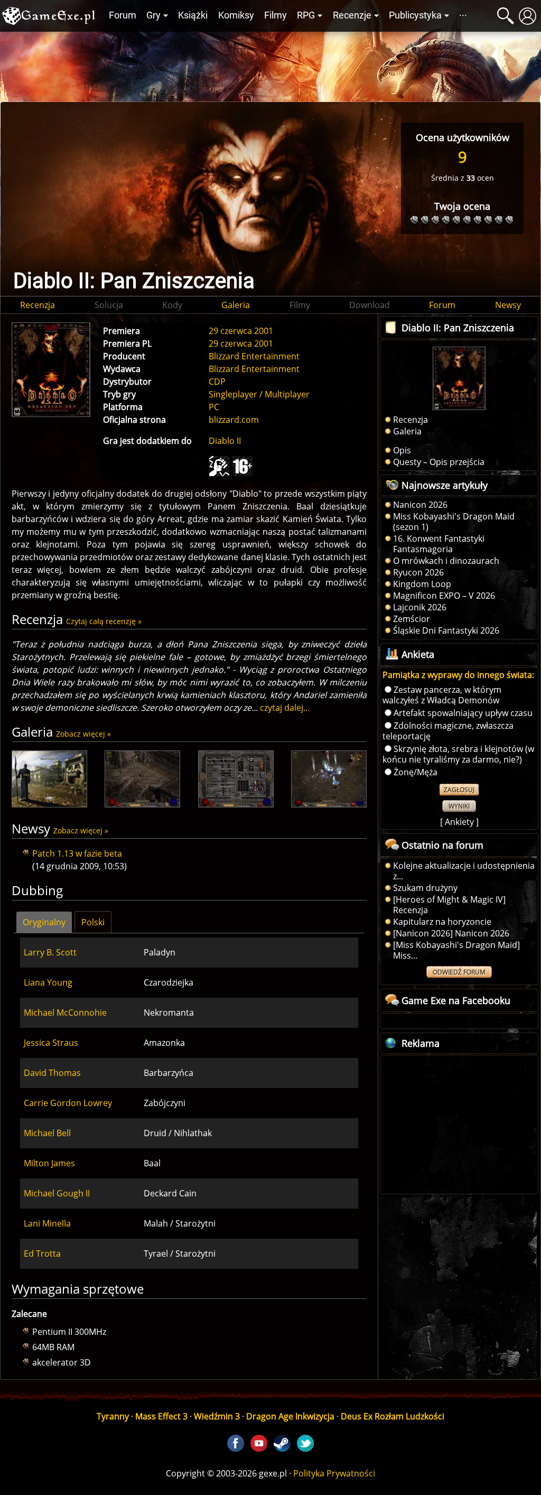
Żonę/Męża (415, 772)
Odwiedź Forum (459, 972)
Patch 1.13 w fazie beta (77, 853)
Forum (122, 15)
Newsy (508, 305)
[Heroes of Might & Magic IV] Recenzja (449, 905)
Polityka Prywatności (334, 1473)
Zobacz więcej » (83, 734)
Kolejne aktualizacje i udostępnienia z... (464, 871)
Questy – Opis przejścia (438, 462)
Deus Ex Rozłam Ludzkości (392, 1416)
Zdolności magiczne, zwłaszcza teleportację (448, 730)
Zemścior (411, 619)
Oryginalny (44, 922)
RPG (306, 15)
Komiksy (236, 15)
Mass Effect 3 (161, 1416)
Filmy (275, 15)
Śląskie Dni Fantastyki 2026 (446, 630)
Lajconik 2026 (419, 607)
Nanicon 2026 (420, 504)
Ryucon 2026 (418, 572)
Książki (193, 15)
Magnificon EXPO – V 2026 (444, 595)
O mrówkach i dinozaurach (446, 561)
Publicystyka (415, 15)
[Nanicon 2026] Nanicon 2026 (451, 933)
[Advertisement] (270, 64)
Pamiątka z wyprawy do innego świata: (458, 675)
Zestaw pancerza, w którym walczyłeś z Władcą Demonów (442, 694)
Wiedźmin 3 (217, 1416)
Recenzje (352, 15)
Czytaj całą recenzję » (104, 621)
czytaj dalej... (285, 707)
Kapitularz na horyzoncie (442, 921)
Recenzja (37, 305)
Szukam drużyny (425, 888)
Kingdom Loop (422, 584)
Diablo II (225, 441)
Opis (402, 450)
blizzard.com (234, 419)
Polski (93, 922)
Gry (153, 15)
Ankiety (459, 822)
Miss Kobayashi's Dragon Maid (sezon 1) (454, 521)
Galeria (235, 305)
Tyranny (113, 1416)
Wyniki (459, 806)
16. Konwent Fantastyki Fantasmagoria (438, 544)
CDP (217, 381)
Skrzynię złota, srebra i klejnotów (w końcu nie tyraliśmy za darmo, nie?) (458, 754)
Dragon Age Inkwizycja (290, 1416)
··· (463, 15)
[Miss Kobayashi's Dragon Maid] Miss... (456, 950)
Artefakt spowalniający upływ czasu (463, 713)
